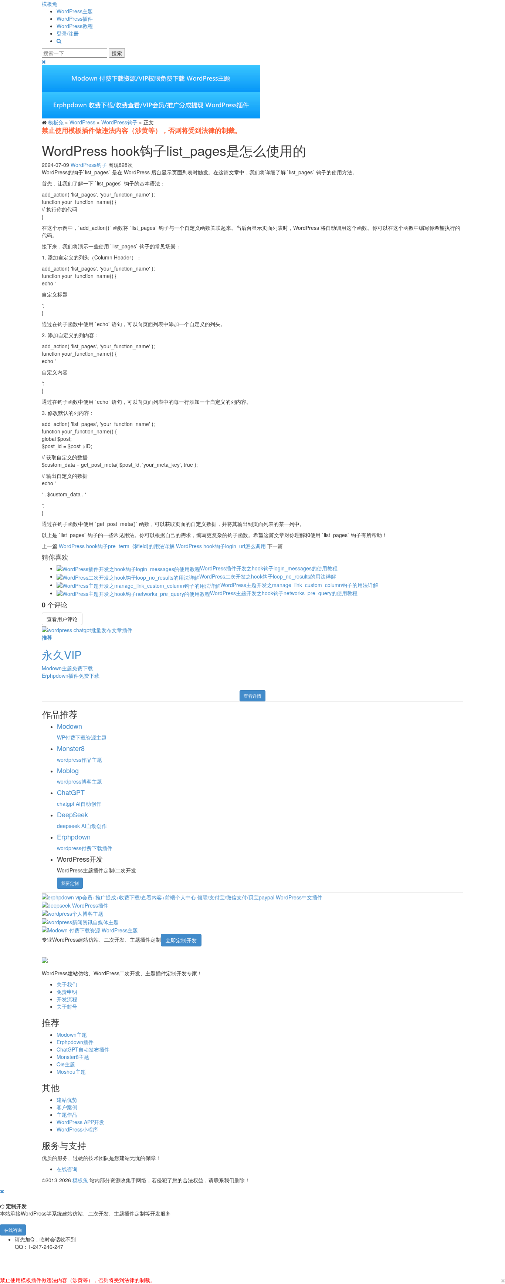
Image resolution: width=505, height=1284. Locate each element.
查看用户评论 (62, 619)
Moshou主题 (71, 1071)
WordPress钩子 (119, 122)
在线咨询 (67, 1169)
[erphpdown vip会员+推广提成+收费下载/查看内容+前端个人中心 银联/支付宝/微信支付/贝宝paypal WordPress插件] (182, 896)
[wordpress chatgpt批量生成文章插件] (87, 629)
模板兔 (49, 3)
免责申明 (67, 991)
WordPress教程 (75, 26)
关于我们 (67, 984)
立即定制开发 (181, 940)
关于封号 (67, 1006)
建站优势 (67, 1099)
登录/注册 (68, 33)
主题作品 (67, 1114)
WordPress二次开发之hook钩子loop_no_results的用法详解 (267, 576)
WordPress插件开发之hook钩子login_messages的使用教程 (269, 568)
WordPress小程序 (77, 1129)
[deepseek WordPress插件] (75, 904)
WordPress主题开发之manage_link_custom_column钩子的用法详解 (299, 585)
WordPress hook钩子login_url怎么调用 (221, 546)
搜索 (117, 53)
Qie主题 (66, 1064)
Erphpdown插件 (75, 1042)
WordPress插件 (75, 18)
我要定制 (70, 883)
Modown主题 (72, 1034)
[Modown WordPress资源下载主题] (90, 929)
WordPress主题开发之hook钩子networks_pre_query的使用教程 (283, 593)
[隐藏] (2, 1191)
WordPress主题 (75, 11)
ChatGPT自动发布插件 (83, 1049)
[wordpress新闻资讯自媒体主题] (80, 921)
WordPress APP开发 (80, 1122)
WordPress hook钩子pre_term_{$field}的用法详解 (116, 546)
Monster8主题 (73, 1056)
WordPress (82, 122)
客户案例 (67, 1107)
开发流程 (67, 999)
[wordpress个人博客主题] (72, 912)
